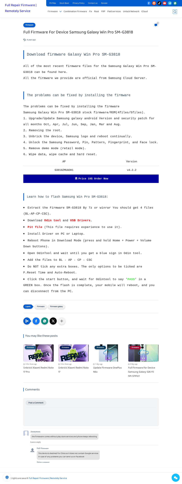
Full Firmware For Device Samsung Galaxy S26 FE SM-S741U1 (141, 372)
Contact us (92, 3)
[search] (175, 11)
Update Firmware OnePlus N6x (107, 370)
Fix (90, 12)
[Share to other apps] (61, 321)
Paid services (114, 12)
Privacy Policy (78, 3)
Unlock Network (131, 12)
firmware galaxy (56, 306)
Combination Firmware (75, 12)
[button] (36, 321)
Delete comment (43, 462)
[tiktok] (159, 3)
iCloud (144, 12)
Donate (104, 3)
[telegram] (170, 3)
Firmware (53, 12)
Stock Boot (64, 3)
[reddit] (154, 3)
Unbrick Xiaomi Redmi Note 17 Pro (38, 370)
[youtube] (165, 3)
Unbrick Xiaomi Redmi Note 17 (73, 370)
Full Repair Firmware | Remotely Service (21, 8)
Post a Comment (36, 403)
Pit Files (52, 3)
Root (96, 12)
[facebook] (149, 3)
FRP (103, 12)
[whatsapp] (175, 3)
